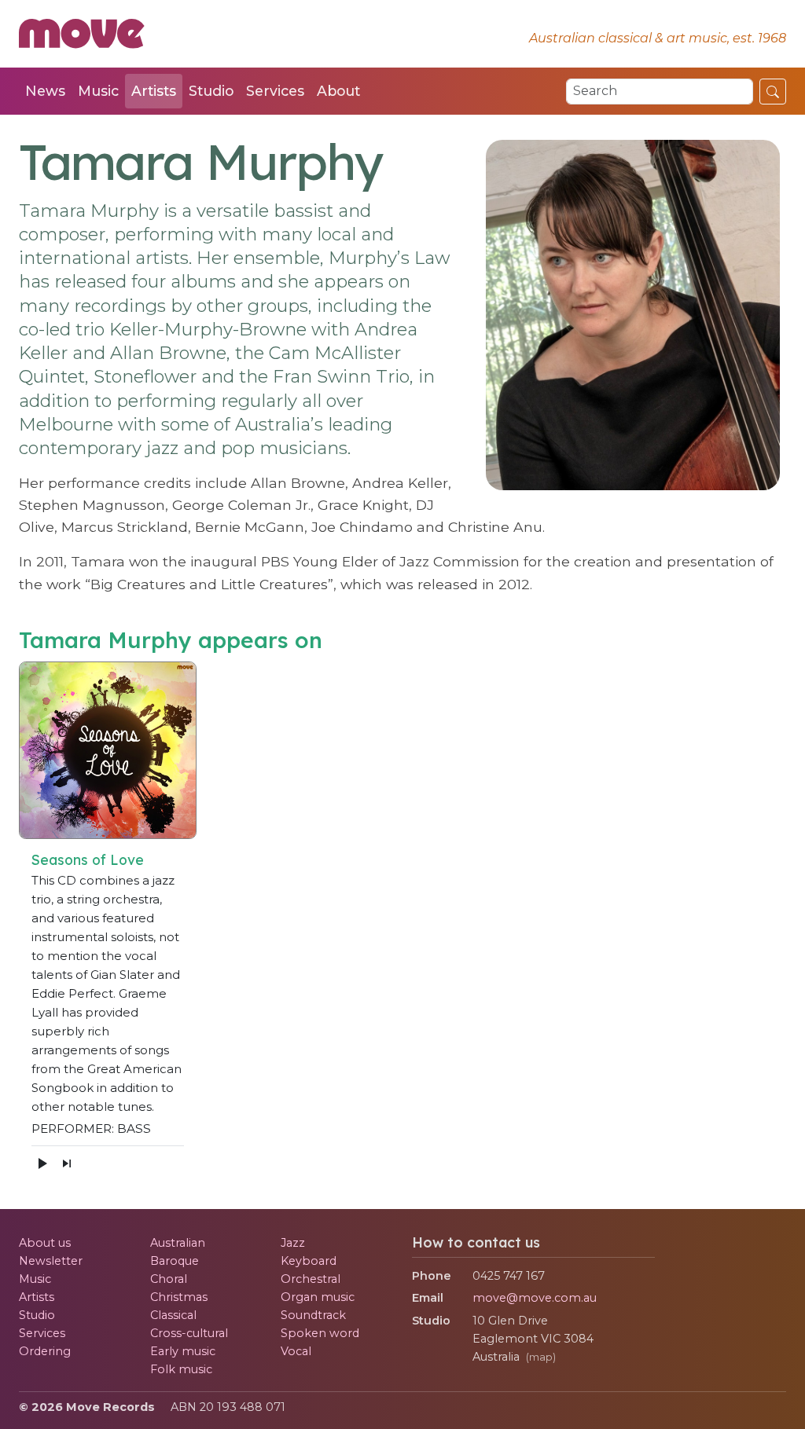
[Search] (772, 91)
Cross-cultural (189, 1333)
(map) (541, 1357)
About (338, 90)
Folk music (181, 1369)
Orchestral (310, 1279)
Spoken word (320, 1333)
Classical (173, 1315)
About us (45, 1243)
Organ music (318, 1297)
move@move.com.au (534, 1298)
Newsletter (51, 1261)
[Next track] (66, 1162)
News (45, 90)
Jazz (293, 1243)
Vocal (296, 1351)
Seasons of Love (87, 859)
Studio (211, 90)
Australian (177, 1243)
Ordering (45, 1351)
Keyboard (308, 1261)
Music (98, 90)
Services (275, 90)
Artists (153, 90)
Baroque (174, 1261)
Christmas (179, 1297)
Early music (182, 1351)
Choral (168, 1279)
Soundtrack (313, 1315)
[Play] (41, 1163)
